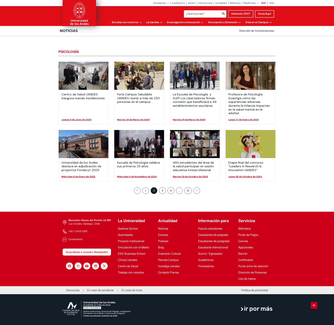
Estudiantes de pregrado (213, 235)
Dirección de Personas (252, 272)
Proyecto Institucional (131, 241)
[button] (314, 305)
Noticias (69, 30)
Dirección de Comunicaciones (256, 30)
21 (188, 190)
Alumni (191, 3)
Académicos (178, 3)
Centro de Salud (128, 266)
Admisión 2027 (240, 13)
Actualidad (221, 3)
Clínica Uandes (127, 260)
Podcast (163, 241)
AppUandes (245, 247)
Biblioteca (235, 3)
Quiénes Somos (128, 228)
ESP (263, 3)
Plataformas (249, 3)
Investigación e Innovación (183, 22)
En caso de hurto (131, 290)
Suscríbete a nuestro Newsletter (87, 252)
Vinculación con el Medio (133, 247)
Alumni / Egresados (210, 254)
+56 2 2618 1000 (78, 231)
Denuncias (72, 290)
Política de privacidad (254, 290)
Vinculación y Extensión (223, 22)
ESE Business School (131, 254)
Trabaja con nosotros (131, 272)
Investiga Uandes (169, 266)
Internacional (205, 3)
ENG (272, 3)
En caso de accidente (100, 290)
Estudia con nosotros (125, 22)
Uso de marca (247, 279)
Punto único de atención (253, 266)
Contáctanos (75, 239)
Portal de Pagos (248, 235)
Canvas (243, 241)
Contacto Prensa (168, 272)
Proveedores (206, 266)
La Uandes (152, 22)
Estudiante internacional (213, 247)
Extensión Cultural (169, 254)
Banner (242, 254)
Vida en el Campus (257, 22)
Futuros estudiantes (210, 228)
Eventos (163, 235)
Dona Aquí (264, 13)
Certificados (245, 260)
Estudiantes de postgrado (214, 241)
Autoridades (125, 235)
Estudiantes (159, 3)
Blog (161, 247)
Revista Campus (168, 260)
